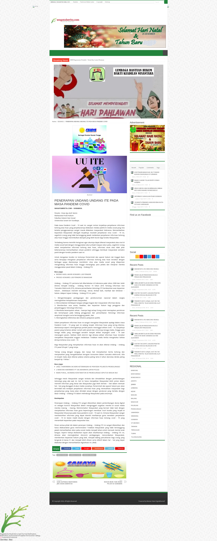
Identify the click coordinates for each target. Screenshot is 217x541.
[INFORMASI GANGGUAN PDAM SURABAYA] (132, 196)
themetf (162, 501)
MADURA (134, 395)
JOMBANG (134, 388)
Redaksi (75, 2)
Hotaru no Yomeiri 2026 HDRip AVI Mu (82, 60)
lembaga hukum (75, 455)
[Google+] (144, 2)
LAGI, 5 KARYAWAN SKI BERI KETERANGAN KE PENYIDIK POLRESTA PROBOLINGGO (88, 367)
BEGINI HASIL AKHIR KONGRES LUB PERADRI (73, 274)
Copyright (99, 2)
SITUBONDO (135, 423)
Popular (141, 167)
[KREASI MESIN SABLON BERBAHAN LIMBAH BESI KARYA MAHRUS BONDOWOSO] (132, 188)
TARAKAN (134, 426)
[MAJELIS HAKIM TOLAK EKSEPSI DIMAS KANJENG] (132, 180)
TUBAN (133, 433)
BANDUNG (134, 370)
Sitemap (107, 2)
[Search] (166, 2)
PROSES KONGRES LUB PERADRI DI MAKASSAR (74, 277)
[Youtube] (150, 2)
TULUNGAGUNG (136, 437)
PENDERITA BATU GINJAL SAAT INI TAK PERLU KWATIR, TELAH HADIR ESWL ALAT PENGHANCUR (145, 303)
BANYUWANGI (135, 374)
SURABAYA (134, 419)
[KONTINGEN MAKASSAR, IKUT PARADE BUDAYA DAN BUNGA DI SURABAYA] (132, 172)
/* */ (36, 6)
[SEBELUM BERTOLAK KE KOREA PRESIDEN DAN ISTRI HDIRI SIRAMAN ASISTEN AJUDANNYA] (132, 283)
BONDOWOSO (135, 377)
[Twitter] (148, 2)
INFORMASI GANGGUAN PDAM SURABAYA (148, 196)
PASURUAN (134, 405)
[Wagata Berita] (65, 20)
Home (54, 121)
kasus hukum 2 (62, 455)
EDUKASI (61, 121)
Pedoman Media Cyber (87, 2)
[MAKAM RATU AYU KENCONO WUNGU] (132, 269)
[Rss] (142, 2)
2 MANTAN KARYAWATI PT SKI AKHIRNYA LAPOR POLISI (77, 370)
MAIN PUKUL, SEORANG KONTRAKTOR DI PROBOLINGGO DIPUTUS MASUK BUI (87, 373)
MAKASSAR (134, 402)
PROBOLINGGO (136, 409)
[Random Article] (165, 52)
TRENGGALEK (135, 430)
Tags (158, 167)
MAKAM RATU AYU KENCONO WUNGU (146, 269)
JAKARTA (134, 381)
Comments (150, 167)
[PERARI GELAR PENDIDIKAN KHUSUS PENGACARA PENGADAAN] (132, 275)
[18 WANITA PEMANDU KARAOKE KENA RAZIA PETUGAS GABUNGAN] (132, 202)
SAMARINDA (135, 412)
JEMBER (133, 384)
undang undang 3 (90, 455)
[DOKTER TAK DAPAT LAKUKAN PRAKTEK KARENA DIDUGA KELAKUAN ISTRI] (132, 293)
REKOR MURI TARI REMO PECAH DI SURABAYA (113, 482)
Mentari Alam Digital (153, 501)
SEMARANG (134, 416)
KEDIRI (133, 391)
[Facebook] (146, 2)
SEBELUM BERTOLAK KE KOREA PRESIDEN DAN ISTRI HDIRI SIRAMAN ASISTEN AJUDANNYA (146, 285)
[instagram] (152, 2)
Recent (134, 167)
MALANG (134, 398)
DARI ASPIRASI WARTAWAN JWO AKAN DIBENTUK (67, 482)
